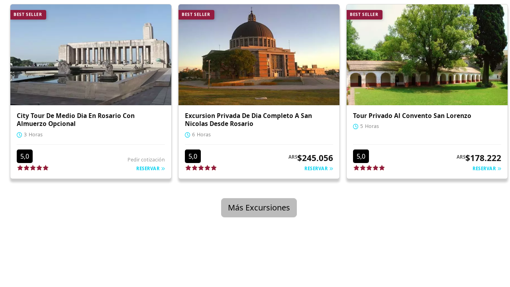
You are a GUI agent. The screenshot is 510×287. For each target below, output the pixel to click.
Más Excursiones (259, 207)
